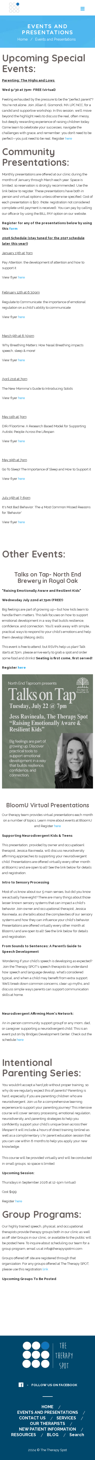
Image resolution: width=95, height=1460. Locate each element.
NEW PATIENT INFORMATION (47, 1429)
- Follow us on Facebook (52, 1385)
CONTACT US (32, 1418)
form (13, 229)
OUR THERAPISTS (47, 1423)
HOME (47, 1406)
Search (76, 1434)
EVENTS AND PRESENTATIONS (47, 1412)
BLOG (53, 1434)
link (45, 1269)
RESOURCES (23, 1434)
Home (22, 39)
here (68, 138)
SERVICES (66, 1418)
